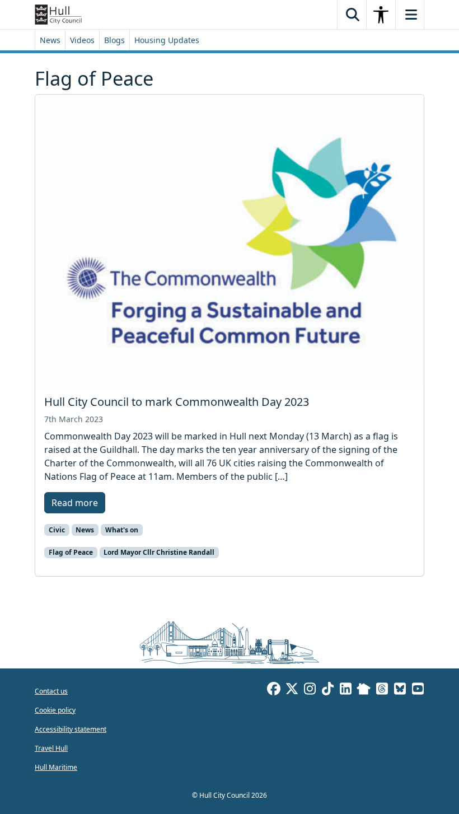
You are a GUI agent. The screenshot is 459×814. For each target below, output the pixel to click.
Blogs (114, 40)
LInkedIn (345, 690)
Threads (381, 690)
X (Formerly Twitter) (291, 690)
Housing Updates (166, 40)
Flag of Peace (71, 552)
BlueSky (399, 690)
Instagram (309, 690)
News (50, 40)
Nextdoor (364, 690)
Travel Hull (51, 748)
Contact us (51, 691)
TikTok (327, 690)
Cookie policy (55, 710)
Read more (74, 503)
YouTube (417, 690)
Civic (57, 530)
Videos (82, 40)
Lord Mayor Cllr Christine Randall (159, 552)
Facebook (273, 690)
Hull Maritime (56, 767)
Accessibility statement (70, 729)
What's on (121, 530)
